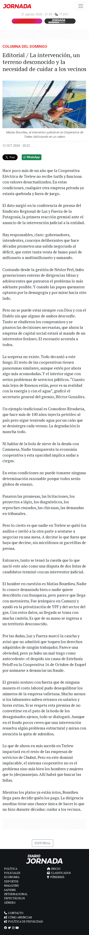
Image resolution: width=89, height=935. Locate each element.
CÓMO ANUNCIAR (20, 917)
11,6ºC (63, 14)
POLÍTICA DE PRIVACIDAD (25, 921)
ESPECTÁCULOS (14, 898)
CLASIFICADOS (61, 873)
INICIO (55, 869)
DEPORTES (11, 881)
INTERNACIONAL (16, 894)
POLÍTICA (10, 869)
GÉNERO (10, 902)
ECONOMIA (11, 877)
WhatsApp (33, 157)
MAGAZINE (11, 885)
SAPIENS (10, 890)
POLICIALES (12, 873)
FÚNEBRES (57, 877)
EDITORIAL (43, 843)
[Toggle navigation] (81, 6)
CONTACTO (15, 913)
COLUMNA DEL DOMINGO (24, 46)
